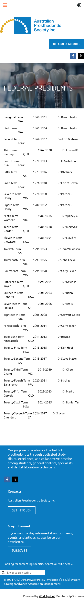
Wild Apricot (47, 596)
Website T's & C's (58, 579)
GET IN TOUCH (22, 510)
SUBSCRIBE (19, 550)
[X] (81, 56)
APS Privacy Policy (33, 579)
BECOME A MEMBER (66, 43)
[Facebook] (73, 56)
